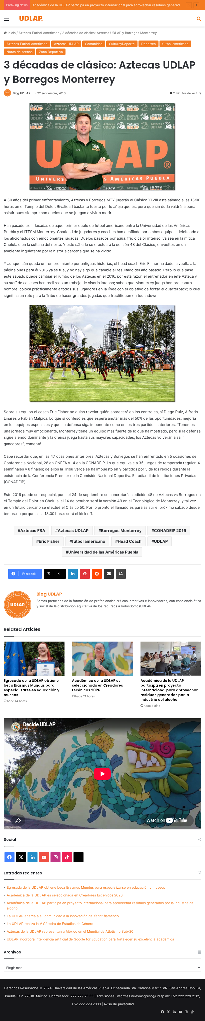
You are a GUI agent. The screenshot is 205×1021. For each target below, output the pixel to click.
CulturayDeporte (122, 44)
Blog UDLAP (21, 93)
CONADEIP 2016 (170, 530)
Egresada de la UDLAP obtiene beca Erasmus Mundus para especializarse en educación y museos (31, 687)
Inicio (11, 33)
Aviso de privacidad (119, 1004)
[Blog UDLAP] (30, 18)
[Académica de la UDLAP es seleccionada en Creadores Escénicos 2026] (102, 659)
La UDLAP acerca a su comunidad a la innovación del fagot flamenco (63, 916)
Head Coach (130, 541)
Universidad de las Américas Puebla (103, 552)
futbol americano (175, 44)
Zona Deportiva (51, 52)
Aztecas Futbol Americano (39, 33)
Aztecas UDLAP (66, 44)
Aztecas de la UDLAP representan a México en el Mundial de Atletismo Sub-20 (70, 931)
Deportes (148, 44)
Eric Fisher (49, 541)
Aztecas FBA (32, 530)
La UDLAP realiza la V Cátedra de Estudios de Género (50, 924)
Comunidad (93, 44)
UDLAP (161, 541)
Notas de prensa (19, 52)
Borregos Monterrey (121, 530)
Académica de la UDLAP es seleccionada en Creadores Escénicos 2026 (97, 685)
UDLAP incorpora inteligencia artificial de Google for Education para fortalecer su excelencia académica (90, 939)
